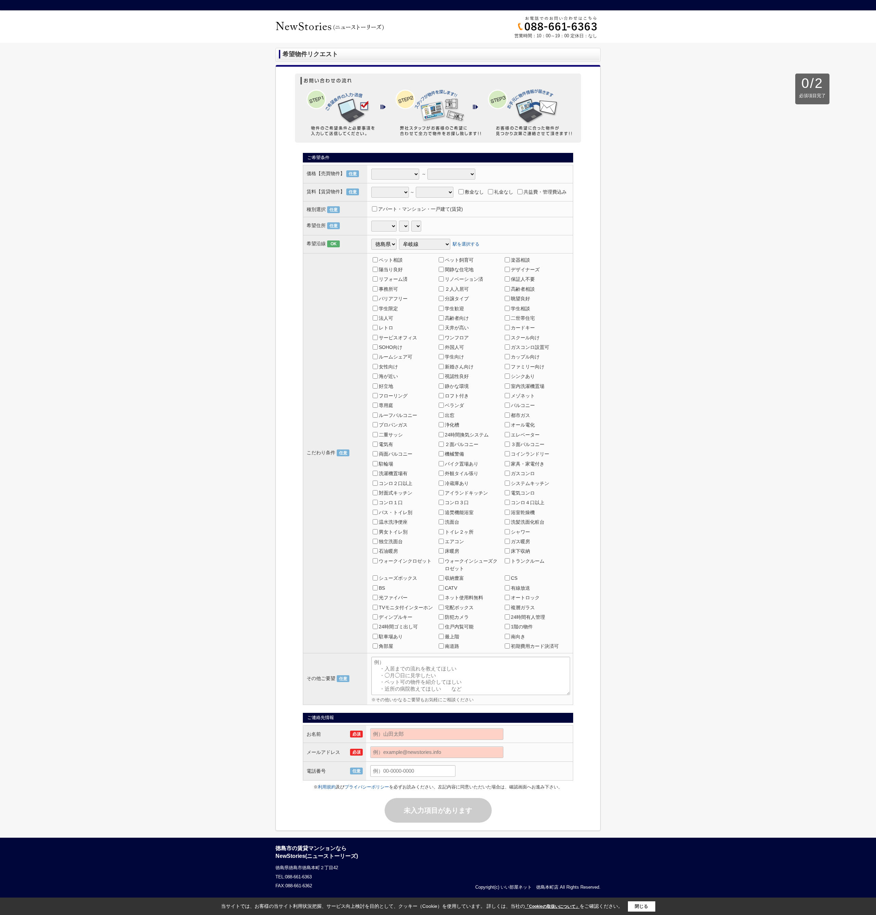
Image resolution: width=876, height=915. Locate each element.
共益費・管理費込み (545, 192)
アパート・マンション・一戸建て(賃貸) (420, 209)
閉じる (641, 906)
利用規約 (327, 786)
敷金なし (474, 192)
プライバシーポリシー (367, 786)
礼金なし (503, 192)
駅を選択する (466, 243)
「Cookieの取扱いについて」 (552, 906)
